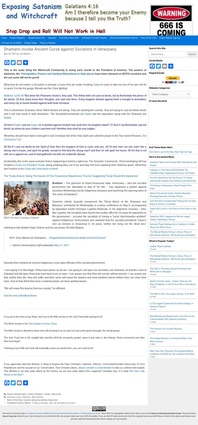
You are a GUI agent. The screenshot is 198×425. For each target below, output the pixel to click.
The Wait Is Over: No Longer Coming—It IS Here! (172, 294)
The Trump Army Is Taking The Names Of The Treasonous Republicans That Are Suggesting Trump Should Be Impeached (71, 176)
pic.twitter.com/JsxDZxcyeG (91, 238)
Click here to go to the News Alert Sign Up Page (170, 152)
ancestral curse (14, 397)
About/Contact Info (36, 38)
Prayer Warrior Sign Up (169, 38)
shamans (26, 397)
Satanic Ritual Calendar (160, 246)
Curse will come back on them (40, 168)
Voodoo (47, 394)
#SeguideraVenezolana (62, 238)
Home (4, 38)
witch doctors (37, 397)
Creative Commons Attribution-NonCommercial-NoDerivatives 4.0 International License (63, 413)
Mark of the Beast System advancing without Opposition (32, 400)
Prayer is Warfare (48, 43)
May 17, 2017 (61, 245)
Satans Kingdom (35, 394)
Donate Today (30, 43)
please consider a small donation (95, 367)
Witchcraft (56, 394)
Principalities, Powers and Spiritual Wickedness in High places (57, 73)
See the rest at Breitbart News (20, 295)
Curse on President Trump (30, 165)
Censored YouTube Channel (94, 38)
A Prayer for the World (11, 43)
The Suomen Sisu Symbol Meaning (166, 329)
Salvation (52, 38)
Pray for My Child (148, 38)
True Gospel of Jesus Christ (42, 323)
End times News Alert (69, 38)
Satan (96, 84)
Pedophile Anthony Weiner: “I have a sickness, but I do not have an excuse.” (41, 403)
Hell (73, 330)
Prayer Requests (17, 38)
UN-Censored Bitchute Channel (124, 38)
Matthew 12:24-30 (14, 95)
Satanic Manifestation (17, 394)
